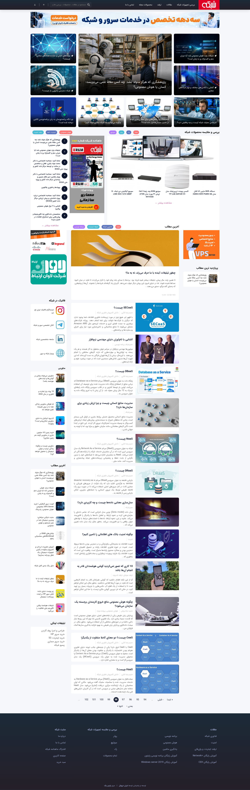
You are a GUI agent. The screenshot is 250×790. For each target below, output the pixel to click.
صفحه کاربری (59, 755)
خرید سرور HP (58, 634)
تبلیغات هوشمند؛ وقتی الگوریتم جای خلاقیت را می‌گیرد (45, 608)
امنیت (214, 742)
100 (101, 699)
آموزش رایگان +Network (205, 755)
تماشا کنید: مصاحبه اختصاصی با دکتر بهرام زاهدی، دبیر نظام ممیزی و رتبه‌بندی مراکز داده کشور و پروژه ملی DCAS (50, 178)
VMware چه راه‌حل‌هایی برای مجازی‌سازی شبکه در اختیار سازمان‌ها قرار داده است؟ (149, 121)
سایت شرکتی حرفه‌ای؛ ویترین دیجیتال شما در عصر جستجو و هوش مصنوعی (45, 521)
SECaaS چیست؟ (123, 308)
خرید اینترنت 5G (57, 638)
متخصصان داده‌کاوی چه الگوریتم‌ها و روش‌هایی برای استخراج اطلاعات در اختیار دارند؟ (46, 217)
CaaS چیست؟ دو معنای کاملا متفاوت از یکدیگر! (107, 638)
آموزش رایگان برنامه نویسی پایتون (161, 755)
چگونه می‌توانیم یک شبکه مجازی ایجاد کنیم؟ (103, 122)
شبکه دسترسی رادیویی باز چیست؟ (56, 90)
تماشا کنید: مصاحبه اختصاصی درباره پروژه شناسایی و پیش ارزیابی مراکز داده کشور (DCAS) (47, 198)
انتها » (120, 706)
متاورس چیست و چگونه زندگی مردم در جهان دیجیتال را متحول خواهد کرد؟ (44, 450)
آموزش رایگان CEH (208, 762)
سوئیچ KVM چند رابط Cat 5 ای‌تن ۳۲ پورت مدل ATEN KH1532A (149, 194)
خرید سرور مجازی (56, 641)
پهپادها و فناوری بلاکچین (50, 187)
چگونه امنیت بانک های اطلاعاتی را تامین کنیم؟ (107, 534)
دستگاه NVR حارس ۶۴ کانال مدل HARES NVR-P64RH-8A (204, 192)
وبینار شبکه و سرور (47, 353)
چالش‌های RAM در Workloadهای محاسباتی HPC (44, 536)
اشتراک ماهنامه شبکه (55, 749)
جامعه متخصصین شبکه (45, 339)
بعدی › (129, 706)
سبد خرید (61, 762)
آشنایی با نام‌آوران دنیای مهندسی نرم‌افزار (111, 339)
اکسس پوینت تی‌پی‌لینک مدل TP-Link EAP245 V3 (177, 192)
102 (86, 699)
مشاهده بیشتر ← (163, 203)
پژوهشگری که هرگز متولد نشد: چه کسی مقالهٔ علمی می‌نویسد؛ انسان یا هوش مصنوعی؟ (46, 142)
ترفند (159, 5)
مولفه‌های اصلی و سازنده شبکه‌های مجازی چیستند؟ (53, 57)
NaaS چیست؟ (125, 439)
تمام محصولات (110, 755)
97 (123, 699)
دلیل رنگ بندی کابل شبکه (44, 565)
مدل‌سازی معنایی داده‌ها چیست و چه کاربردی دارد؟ (105, 503)
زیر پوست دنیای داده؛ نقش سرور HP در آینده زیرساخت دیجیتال (45, 594)
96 (130, 699)
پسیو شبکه (59, 645)
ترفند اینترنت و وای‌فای (206, 749)
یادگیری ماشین (170, 749)
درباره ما (62, 736)
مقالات (169, 5)
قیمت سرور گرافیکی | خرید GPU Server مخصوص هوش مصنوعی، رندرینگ (44, 507)
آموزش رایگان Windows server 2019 (159, 762)
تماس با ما (129, 5)
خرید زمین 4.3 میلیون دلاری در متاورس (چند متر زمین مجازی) (44, 435)
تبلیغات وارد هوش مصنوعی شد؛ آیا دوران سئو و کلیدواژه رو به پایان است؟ (197, 57)
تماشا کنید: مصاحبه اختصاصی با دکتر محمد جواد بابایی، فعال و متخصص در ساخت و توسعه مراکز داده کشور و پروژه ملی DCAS (50, 164)
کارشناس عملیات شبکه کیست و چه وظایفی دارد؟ (197, 122)
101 (94, 699)
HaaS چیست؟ (125, 669)
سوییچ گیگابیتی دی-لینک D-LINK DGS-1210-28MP (122, 192)
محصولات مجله (145, 5)
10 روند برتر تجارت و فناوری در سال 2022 (46, 393)
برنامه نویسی (171, 736)
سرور (109, 785)
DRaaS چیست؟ (124, 471)
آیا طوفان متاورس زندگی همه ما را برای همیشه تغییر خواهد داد (44, 407)
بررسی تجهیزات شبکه (186, 5)
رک (115, 749)
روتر (115, 736)
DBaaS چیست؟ (124, 371)
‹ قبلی (160, 699)
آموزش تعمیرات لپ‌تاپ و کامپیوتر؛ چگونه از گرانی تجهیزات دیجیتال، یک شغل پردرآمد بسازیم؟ (44, 551)
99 (108, 699)
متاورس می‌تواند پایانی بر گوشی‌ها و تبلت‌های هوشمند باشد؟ (44, 378)
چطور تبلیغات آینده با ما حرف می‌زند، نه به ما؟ (150, 273)
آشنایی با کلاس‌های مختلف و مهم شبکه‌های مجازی (196, 89)
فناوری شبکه (211, 736)
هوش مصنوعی (170, 742)
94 (145, 699)
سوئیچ (114, 742)
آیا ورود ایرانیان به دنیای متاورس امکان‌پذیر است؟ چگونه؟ (44, 421)
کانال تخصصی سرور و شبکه (43, 325)
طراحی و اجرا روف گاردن (53, 630)
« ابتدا (170, 699)
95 (137, 699)
